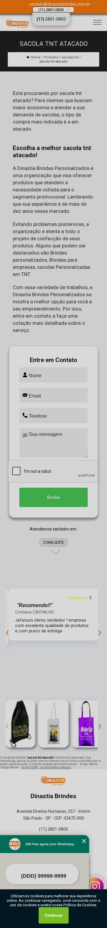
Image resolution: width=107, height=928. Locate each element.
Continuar (54, 915)
